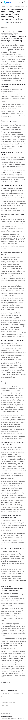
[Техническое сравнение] (13, 23)
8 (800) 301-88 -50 (5, 713)
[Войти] (22, 2)
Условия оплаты (12, 690)
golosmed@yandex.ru (6, 716)
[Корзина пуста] (25, 2)
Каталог (3, 690)
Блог (2, 697)
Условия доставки (6, 693)
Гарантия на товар (19, 693)
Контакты (9, 697)
